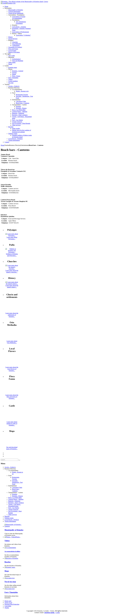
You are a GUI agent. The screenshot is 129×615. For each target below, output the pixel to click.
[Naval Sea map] (10, 578)
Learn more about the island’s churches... (11, 271)
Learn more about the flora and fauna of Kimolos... (11, 396)
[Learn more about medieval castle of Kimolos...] (12, 420)
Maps (7, 571)
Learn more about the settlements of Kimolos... (11, 314)
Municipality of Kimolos (14, 530)
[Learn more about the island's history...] (11, 284)
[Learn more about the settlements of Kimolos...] (12, 311)
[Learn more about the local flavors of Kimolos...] (12, 365)
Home (2, 145)
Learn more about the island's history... (11, 286)
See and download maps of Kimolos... (12, 448)
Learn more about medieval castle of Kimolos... (12, 423)
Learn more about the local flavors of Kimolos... (11, 368)
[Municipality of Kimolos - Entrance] (14, 526)
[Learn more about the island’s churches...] (11, 269)
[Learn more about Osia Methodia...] (12, 339)
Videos (7, 541)
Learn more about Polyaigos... (12, 238)
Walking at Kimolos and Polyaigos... (12, 254)
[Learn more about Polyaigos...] (11, 235)
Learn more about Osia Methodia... (12, 342)
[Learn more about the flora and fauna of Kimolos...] (12, 393)
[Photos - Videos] (10, 537)
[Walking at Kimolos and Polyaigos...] (11, 252)
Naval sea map (10, 582)
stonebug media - (49, 612)
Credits (58, 612)
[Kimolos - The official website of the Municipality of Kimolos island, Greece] (24, 1)
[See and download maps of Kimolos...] (12, 445)
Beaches (8, 562)
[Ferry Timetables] (10, 588)
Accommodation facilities (12, 551)
